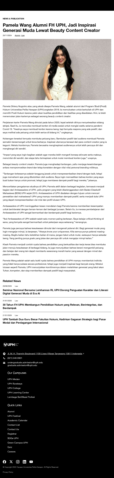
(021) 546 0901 (15, 358)
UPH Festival (14, 416)
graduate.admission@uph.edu (22, 365)
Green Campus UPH (18, 442)
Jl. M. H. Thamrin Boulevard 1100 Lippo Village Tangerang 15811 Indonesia (45, 353)
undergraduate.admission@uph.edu (25, 362)
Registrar (12, 433)
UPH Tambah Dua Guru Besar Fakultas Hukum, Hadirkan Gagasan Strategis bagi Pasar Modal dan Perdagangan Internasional (56, 318)
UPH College (14, 388)
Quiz (10, 447)
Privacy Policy (8, 472)
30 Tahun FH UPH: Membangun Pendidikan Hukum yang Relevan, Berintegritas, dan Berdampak (50, 303)
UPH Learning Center (18, 392)
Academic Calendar (17, 420)
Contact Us (13, 429)
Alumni (17, 35)
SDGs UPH (13, 438)
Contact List (14, 425)
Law (23, 35)
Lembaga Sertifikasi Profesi (21, 397)
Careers (11, 451)
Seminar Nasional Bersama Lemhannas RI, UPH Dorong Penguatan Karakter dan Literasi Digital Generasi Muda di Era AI (57, 288)
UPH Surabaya (15, 383)
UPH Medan (14, 379)
